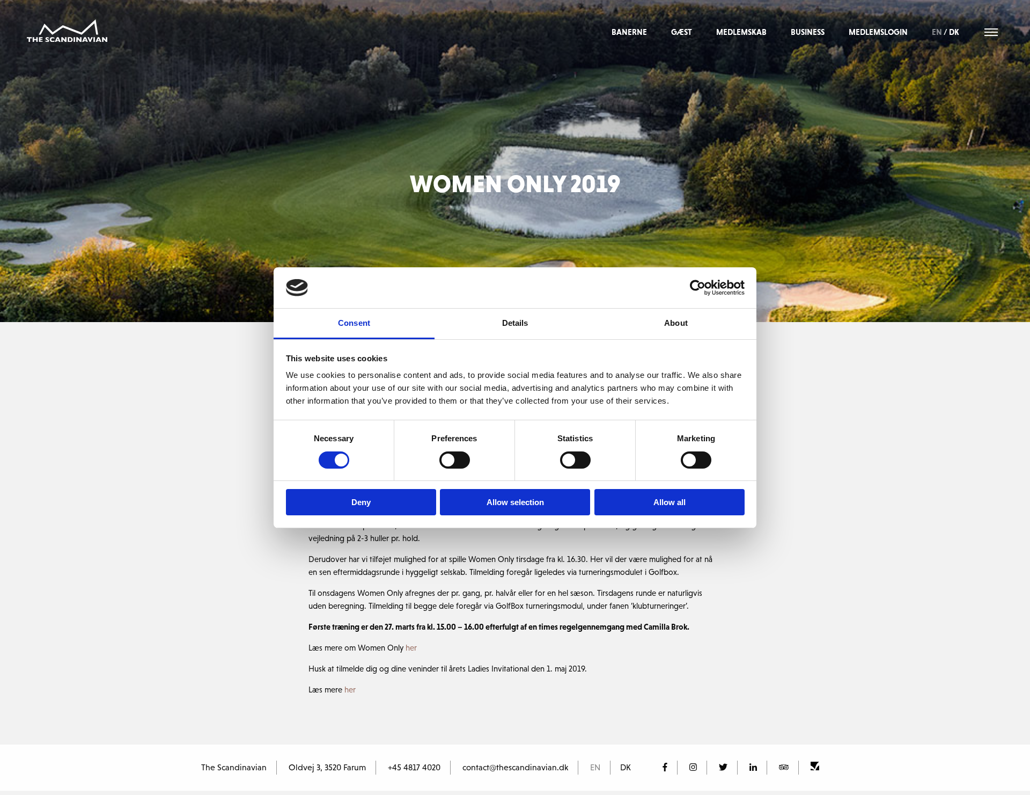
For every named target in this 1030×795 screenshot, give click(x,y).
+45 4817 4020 (414, 767)
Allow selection (515, 502)
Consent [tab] (354, 322)
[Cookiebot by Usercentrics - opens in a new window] (698, 288)
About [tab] (676, 322)
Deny (361, 502)
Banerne (629, 32)
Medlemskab (741, 32)
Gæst (681, 32)
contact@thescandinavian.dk (515, 767)
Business (808, 32)
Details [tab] (515, 322)
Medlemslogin (878, 32)
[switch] (454, 460)
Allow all (669, 502)
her (412, 647)
